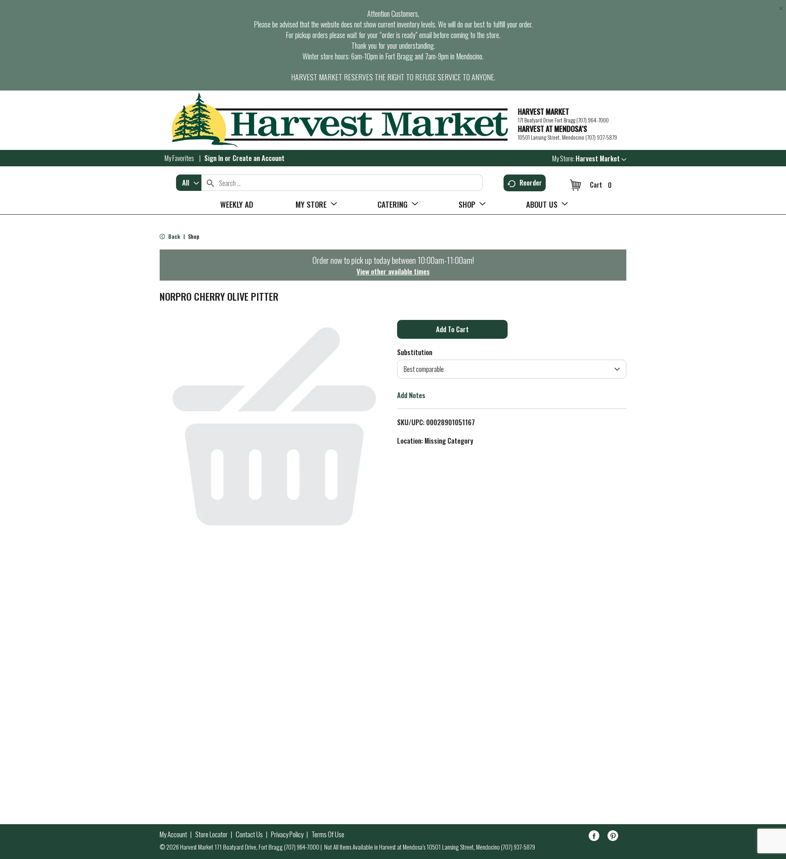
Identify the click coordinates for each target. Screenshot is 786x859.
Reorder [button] (530, 182)
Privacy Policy (287, 834)
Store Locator (211, 834)
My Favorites (179, 158)
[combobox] (188, 183)
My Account (173, 834)
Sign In (213, 158)
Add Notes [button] (411, 395)
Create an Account (259, 158)
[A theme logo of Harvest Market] (334, 120)
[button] (601, 158)
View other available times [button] (393, 271)
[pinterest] (613, 837)
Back (173, 236)
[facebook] (594, 837)
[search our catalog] (210, 183)
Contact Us (249, 834)
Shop (193, 236)
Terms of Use (328, 834)
